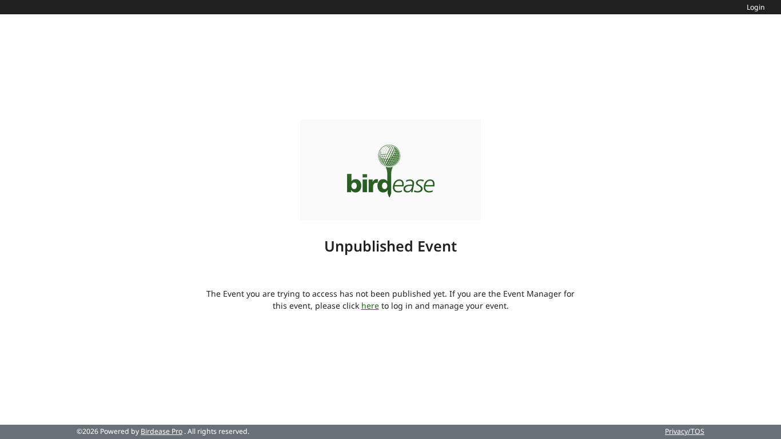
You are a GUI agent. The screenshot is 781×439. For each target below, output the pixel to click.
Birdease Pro (161, 431)
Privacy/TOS (684, 431)
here (370, 305)
